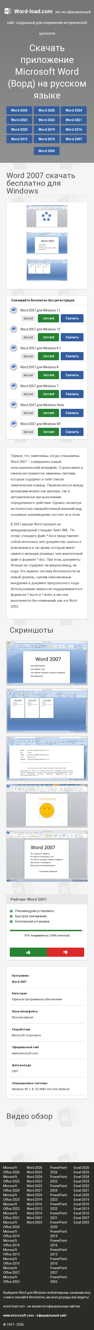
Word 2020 (19, 129)
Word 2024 (74, 110)
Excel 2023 (81, 1181)
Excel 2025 (81, 1172)
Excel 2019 (81, 1199)
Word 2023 (19, 120)
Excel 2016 (81, 1204)
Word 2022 (47, 120)
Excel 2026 (81, 1167)
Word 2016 (74, 129)
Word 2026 (19, 110)
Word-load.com (33, 11)
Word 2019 (47, 129)
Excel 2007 (81, 1218)
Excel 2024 (81, 1177)
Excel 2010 (81, 1213)
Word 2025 (47, 110)
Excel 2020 (81, 1195)
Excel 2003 (81, 1222)
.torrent (48, 318)
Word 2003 (47, 151)
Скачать (72, 318)
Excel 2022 (81, 1186)
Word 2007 (74, 139)
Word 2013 (19, 139)
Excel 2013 (81, 1209)
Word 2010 (47, 139)
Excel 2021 (81, 1190)
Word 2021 (74, 120)
